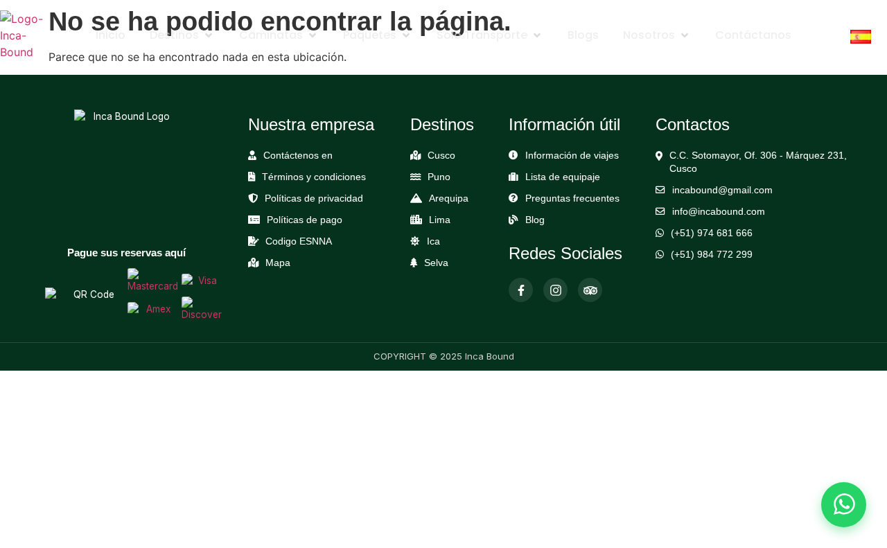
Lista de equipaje (562, 177)
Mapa (277, 263)
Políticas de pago (304, 220)
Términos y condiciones (314, 177)
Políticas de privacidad (314, 198)
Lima (439, 220)
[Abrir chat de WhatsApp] (843, 504)
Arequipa (448, 198)
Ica (433, 241)
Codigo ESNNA (298, 241)
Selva (436, 263)
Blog (535, 220)
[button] (182, 35)
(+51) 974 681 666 (712, 233)
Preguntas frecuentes (572, 198)
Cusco (441, 155)
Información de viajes (572, 155)
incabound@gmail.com (722, 190)
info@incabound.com (718, 211)
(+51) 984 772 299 (712, 254)
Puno (439, 177)
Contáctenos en (298, 155)
